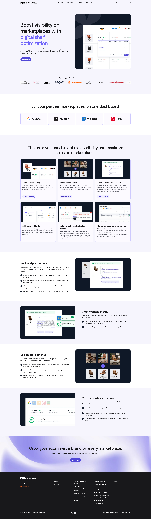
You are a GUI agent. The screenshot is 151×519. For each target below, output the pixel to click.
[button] (61, 3)
